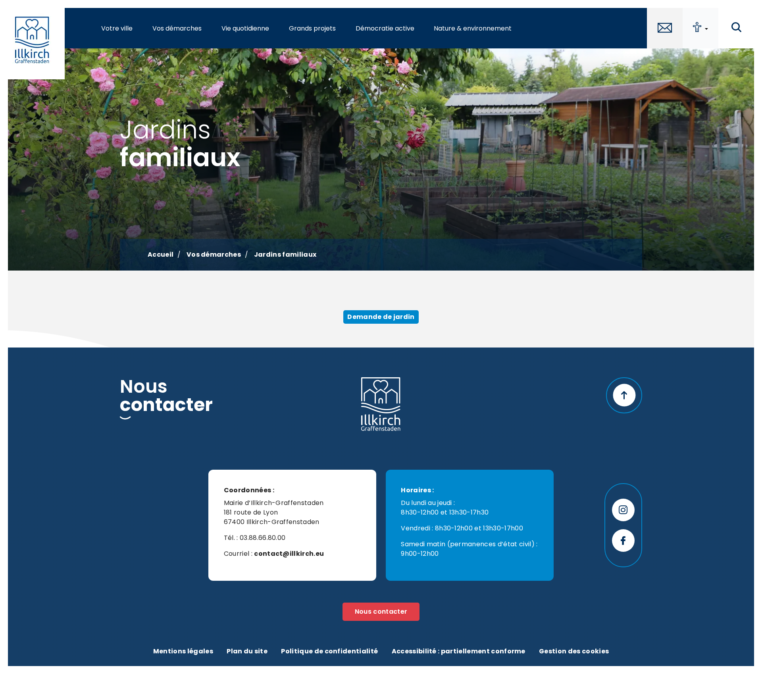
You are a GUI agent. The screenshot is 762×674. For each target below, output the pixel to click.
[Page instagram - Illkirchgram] (623, 510)
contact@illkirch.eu (289, 553)
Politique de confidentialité (329, 651)
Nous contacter (381, 611)
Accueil (160, 254)
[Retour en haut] (624, 395)
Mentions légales (183, 651)
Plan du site (247, 651)
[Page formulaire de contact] (665, 28)
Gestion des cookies (574, 651)
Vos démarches (214, 254)
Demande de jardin (380, 316)
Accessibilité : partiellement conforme (458, 651)
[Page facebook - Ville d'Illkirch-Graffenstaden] (623, 540)
